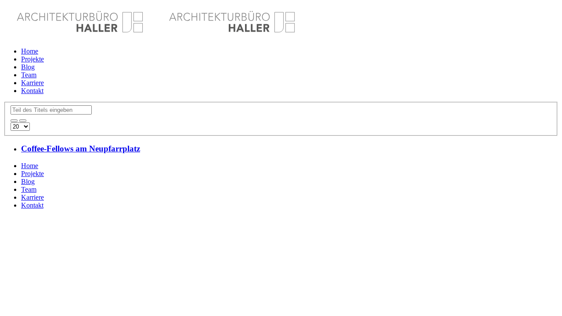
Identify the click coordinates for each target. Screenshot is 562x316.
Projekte (32, 59)
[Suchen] (14, 120)
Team (28, 75)
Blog (28, 67)
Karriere (32, 82)
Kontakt (32, 90)
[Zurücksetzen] (22, 120)
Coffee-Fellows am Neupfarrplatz (80, 148)
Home (29, 51)
